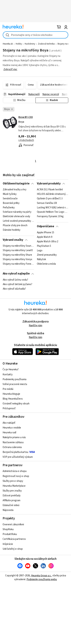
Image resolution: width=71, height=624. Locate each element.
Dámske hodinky (11, 230)
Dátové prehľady (12, 495)
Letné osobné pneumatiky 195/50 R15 (18, 221)
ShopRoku (8, 529)
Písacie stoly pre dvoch (15, 225)
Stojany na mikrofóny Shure (17, 255)
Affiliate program (11, 500)
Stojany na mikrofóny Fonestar (18, 264)
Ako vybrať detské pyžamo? (17, 284)
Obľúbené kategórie (16, 184)
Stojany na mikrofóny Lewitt (18, 250)
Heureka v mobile (12, 428)
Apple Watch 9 (44, 237)
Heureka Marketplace (14, 486)
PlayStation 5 (44, 246)
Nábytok (41, 259)
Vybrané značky (13, 240)
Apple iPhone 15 (45, 232)
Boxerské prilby (11, 203)
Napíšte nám (35, 325)
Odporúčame (45, 226)
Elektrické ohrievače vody (16, 216)
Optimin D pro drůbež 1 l (50, 198)
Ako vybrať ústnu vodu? (15, 280)
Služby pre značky (12, 491)
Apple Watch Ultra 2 (47, 241)
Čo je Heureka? (11, 369)
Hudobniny (30, 43)
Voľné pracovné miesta (15, 384)
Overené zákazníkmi (13, 524)
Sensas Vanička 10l (47, 203)
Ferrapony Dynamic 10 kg (50, 216)
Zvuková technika (46, 43)
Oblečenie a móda (46, 264)
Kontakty (8, 374)
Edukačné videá (11, 505)
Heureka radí (9, 432)
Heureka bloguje (11, 394)
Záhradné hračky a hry (14, 189)
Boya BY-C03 (25, 117)
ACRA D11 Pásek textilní (50, 189)
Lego (39, 250)
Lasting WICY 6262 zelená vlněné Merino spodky (52, 207)
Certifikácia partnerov (14, 539)
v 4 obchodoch (26, 140)
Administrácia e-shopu (15, 471)
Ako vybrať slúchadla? (14, 288)
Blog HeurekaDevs (13, 399)
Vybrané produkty (49, 184)
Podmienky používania (14, 379)
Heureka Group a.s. (41, 575)
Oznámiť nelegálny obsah (16, 403)
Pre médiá (8, 389)
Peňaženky (9, 207)
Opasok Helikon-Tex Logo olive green (52, 212)
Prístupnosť (9, 408)
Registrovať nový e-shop (16, 476)
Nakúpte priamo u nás (14, 437)
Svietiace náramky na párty (17, 212)
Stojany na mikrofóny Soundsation (18, 246)
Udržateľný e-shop (13, 549)
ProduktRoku (10, 534)
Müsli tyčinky (10, 194)
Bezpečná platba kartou (15, 452)
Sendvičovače (10, 198)
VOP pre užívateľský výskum (18, 457)
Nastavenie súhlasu (13, 442)
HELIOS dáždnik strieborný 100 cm (52, 194)
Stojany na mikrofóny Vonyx (17, 259)
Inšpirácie (8, 544)
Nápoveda (8, 510)
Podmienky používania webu (42, 579)
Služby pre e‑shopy (13, 481)
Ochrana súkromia (12, 447)
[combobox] (35, 34)
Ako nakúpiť (9, 423)
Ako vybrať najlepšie (16, 274)
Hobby (19, 43)
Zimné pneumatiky (47, 255)
